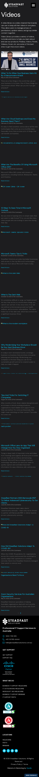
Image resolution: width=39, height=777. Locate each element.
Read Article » (5, 92)
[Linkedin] (12, 750)
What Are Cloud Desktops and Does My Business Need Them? (18, 119)
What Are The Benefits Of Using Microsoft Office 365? (19, 165)
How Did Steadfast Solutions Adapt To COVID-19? (18, 547)
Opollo (29, 768)
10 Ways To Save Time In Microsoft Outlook (16, 209)
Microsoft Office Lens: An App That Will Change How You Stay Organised (18, 446)
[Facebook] (4, 750)
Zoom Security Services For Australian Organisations (17, 595)
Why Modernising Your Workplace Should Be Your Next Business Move (19, 346)
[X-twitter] (8, 750)
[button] (33, 5)
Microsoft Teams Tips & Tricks (14, 253)
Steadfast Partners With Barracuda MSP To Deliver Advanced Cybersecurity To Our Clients (19, 500)
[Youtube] (16, 750)
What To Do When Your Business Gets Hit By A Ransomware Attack (19, 74)
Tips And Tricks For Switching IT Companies (14, 396)
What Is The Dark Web (10, 294)
